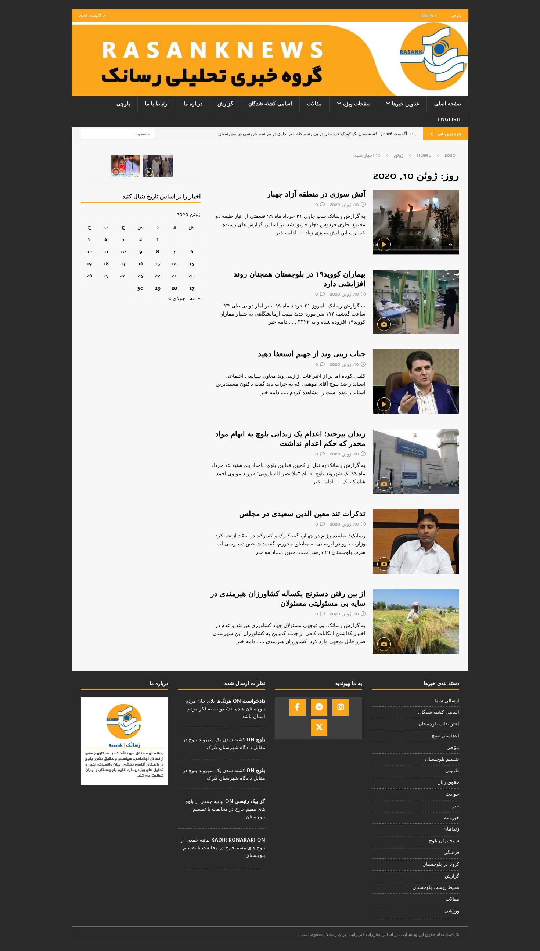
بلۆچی (453, 747)
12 (89, 251)
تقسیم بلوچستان (442, 759)
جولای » (177, 298)
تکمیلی (452, 770)
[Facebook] (297, 707)
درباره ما (193, 103)
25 (106, 275)
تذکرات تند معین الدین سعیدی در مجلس (302, 514)
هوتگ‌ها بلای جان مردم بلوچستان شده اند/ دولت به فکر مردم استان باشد (225, 709)
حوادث (452, 794)
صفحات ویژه (357, 103)
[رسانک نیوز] (270, 92)
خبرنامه (451, 817)
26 (89, 275)
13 (191, 263)
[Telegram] (319, 707)
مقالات (314, 103)
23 (140, 275)
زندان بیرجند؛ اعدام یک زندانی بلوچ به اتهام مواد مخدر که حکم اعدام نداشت (290, 439)
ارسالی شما (447, 701)
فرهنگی (451, 852)
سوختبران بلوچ (444, 840)
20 (192, 275)
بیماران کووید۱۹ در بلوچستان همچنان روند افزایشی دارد (300, 279)
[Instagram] (340, 707)
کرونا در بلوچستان (440, 864)
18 (106, 263)
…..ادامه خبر (290, 232)
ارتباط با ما (157, 103)
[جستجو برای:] (117, 133)
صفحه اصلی (447, 103)
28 (174, 288)
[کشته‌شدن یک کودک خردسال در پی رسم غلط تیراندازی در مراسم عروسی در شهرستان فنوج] (125, 166)
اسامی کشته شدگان (270, 103)
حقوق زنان (448, 782)
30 (140, 288)
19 (89, 263)
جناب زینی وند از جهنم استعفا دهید (312, 354)
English (427, 15)
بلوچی (455, 15)
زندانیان (451, 829)
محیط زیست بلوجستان (436, 887)
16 (140, 263)
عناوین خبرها (405, 103)
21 (174, 275)
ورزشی (451, 911)
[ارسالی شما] (416, 381)
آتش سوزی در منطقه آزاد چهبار (316, 194)
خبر (455, 806)
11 (106, 251)
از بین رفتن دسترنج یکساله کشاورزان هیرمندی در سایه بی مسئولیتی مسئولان (288, 598)
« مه (195, 298)
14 (174, 263)
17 (123, 263)
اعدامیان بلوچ (445, 735)
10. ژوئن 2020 (344, 204)
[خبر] (416, 222)
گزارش (225, 103)
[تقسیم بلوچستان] (416, 541)
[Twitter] (319, 727)
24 (123, 275)
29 (158, 288)
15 (157, 263)
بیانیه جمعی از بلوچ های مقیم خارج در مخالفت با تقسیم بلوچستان (225, 809)
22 (157, 275)
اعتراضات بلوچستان (438, 724)
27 (191, 288)
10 (123, 251)
